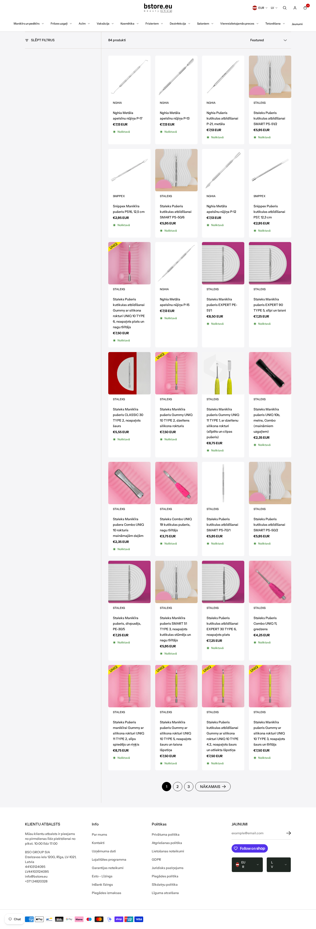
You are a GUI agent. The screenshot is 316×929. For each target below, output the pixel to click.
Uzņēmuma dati (104, 851)
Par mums (99, 834)
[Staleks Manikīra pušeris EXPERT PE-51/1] (223, 263)
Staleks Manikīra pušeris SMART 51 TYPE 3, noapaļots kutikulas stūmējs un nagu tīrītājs (175, 629)
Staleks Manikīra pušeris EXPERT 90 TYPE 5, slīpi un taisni (270, 304)
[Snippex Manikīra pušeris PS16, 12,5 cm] (129, 170)
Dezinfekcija (178, 23)
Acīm (82, 23)
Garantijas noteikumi (108, 868)
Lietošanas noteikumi (168, 851)
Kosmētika (127, 23)
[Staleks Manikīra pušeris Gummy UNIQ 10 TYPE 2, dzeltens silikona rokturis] (176, 373)
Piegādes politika (165, 876)
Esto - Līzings (102, 876)
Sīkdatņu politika (165, 884)
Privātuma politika (166, 834)
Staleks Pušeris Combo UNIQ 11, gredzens (265, 623)
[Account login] (295, 8)
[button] (285, 833)
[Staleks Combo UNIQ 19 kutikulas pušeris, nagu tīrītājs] (176, 483)
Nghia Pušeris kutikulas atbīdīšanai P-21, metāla (222, 118)
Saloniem (203, 23)
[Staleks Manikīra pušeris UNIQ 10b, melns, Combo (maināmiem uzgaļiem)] (270, 373)
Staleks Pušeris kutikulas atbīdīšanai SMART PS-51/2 (269, 118)
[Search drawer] (285, 8)
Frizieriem (152, 23)
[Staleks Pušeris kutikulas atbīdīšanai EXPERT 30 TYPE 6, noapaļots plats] (223, 582)
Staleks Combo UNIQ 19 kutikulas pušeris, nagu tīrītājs (176, 524)
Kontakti (98, 843)
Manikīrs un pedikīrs (27, 23)
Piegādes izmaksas (106, 893)
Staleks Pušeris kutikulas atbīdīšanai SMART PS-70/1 (222, 524)
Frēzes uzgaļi (59, 23)
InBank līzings (102, 884)
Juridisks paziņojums (167, 868)
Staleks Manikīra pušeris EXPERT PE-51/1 (222, 304)
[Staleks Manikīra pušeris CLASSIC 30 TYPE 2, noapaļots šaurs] (129, 373)
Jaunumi (297, 24)
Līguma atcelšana (165, 893)
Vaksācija (103, 23)
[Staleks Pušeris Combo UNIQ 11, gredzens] (270, 582)
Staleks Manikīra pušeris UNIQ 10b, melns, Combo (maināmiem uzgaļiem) (267, 420)
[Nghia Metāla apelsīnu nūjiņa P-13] (176, 77)
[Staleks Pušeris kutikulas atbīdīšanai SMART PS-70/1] (223, 483)
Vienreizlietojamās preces (237, 23)
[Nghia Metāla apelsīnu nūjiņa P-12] (223, 170)
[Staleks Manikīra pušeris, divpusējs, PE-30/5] (129, 582)
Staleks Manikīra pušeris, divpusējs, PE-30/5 (127, 623)
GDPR (156, 859)
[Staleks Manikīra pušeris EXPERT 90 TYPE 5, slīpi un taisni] (270, 263)
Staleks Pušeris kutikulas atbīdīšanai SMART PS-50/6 (176, 211)
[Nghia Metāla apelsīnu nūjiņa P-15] (176, 263)
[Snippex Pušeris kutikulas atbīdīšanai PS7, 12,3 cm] (270, 170)
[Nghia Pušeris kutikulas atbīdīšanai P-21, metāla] (223, 77)
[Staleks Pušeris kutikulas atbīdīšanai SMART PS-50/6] (176, 170)
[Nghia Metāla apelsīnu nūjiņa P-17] (129, 77)
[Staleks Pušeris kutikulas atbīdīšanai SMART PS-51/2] (270, 77)
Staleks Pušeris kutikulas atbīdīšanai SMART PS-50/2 (269, 524)
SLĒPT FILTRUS (43, 40)
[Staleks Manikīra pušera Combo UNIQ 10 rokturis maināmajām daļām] (129, 483)
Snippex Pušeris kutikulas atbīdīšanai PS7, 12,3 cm (269, 211)
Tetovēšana (273, 23)
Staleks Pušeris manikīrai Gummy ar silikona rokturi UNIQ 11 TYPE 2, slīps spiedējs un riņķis (128, 733)
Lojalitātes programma (109, 859)
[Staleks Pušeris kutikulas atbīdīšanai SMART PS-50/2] (270, 483)
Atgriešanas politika (167, 843)
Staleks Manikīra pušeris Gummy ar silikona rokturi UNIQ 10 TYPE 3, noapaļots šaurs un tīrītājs (269, 733)
